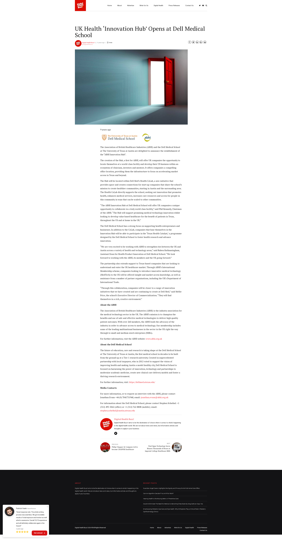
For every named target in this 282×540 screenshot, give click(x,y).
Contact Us (189, 5)
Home (109, 5)
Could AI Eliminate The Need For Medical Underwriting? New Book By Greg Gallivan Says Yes (173, 504)
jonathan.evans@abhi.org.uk (154, 397)
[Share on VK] (204, 42)
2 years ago (19, 529)
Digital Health (158, 5)
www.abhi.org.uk (154, 338)
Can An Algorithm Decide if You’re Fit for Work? (158, 493)
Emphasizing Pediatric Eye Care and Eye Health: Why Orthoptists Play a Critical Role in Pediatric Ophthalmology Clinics (174, 510)
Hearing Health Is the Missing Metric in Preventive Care (160, 498)
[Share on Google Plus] (200, 42)
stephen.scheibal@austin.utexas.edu (117, 410)
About (119, 5)
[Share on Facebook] (189, 42)
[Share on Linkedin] (197, 42)
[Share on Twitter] (193, 42)
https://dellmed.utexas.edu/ (142, 382)
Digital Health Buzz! (88, 42)
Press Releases (174, 5)
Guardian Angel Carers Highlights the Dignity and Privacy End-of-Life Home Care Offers (171, 488)
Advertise (130, 5)
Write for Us (144, 5)
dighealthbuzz (88, 44)
